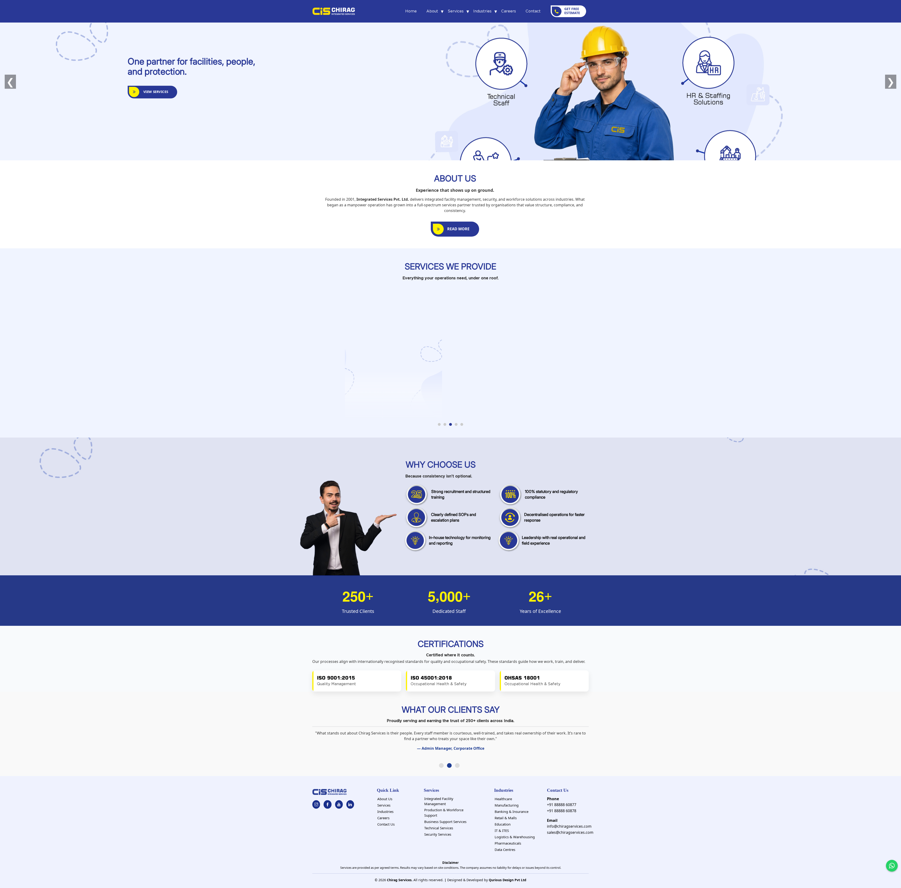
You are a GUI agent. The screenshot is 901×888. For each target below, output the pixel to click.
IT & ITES (502, 830)
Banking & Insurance (511, 811)
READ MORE (458, 228)
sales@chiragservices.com (570, 832)
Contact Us (386, 824)
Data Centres (505, 849)
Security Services (437, 834)
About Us (384, 798)
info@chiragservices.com (569, 826)
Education (503, 824)
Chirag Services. (399, 880)
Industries (482, 11)
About (432, 11)
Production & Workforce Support (443, 812)
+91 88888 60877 (561, 804)
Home (411, 11)
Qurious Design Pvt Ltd (507, 880)
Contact (533, 11)
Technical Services (438, 828)
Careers (508, 11)
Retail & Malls (506, 817)
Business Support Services (445, 821)
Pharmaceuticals (508, 843)
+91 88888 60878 (561, 810)
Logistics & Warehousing (515, 836)
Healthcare (503, 798)
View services (154, 91)
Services (456, 11)
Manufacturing (507, 805)
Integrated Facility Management (438, 801)
